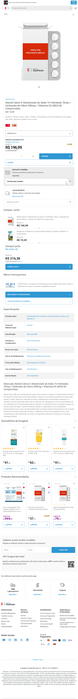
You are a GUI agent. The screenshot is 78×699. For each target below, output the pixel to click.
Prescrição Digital (26, 623)
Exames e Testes (26, 618)
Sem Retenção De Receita (36, 363)
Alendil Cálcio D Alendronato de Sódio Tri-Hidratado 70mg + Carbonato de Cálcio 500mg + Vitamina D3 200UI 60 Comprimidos (43, 218)
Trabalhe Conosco (7, 616)
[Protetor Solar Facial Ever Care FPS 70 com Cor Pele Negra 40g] (14, 437)
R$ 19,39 (22, 240)
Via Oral (29, 325)
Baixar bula (11, 133)
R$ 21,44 (19, 237)
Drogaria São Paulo (12, 142)
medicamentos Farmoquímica (18, 294)
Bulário (3, 624)
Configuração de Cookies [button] (68, 627)
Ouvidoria (4, 618)
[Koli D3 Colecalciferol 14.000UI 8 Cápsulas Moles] (39, 493)
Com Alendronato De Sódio (36, 316)
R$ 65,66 (14, 150)
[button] (39, 51)
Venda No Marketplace (8, 613)
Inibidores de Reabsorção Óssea (38, 356)
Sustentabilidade (6, 626)
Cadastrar (63, 550)
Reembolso (44, 621)
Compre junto (13, 267)
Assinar (10, 162)
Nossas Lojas (5, 621)
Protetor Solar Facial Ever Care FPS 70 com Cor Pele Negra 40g (14, 453)
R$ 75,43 (31, 516)
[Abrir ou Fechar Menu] (2, 8)
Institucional (6, 610)
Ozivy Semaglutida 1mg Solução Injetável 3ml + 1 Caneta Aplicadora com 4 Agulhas (12, 509)
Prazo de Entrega (45, 618)
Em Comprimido (32, 376)
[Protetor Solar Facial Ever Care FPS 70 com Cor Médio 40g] (64, 437)
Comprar (44, 156)
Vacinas (23, 615)
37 (31, 518)
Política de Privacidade (67, 615)
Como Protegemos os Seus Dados (67, 623)
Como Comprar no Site (47, 613)
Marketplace (44, 626)
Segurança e (65, 611)
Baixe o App (74, 2)
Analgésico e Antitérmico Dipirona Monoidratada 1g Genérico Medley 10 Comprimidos (42, 232)
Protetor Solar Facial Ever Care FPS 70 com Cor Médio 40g (64, 452)
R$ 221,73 (20, 223)
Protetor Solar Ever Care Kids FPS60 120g (38, 452)
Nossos (24, 611)
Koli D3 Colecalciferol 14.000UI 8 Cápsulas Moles (38, 508)
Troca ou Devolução (46, 624)
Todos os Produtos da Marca (18, 301)
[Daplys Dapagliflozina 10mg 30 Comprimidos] (64, 493)
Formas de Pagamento (47, 616)
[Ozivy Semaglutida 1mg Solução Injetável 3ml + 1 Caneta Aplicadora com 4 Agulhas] (14, 493)
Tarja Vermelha (32, 334)
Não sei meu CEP (17, 196)
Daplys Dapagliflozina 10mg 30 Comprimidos (63, 508)
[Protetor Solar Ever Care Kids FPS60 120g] (39, 437)
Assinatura (24, 626)
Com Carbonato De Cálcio (56, 316)
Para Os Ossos (32, 350)
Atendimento (45, 610)
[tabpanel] (39, 51)
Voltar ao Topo (37, 660)
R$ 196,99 (22, 225)
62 (31, 462)
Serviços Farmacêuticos (28, 621)
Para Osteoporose (33, 341)
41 (6, 462)
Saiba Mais (15, 175)
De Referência (32, 369)
